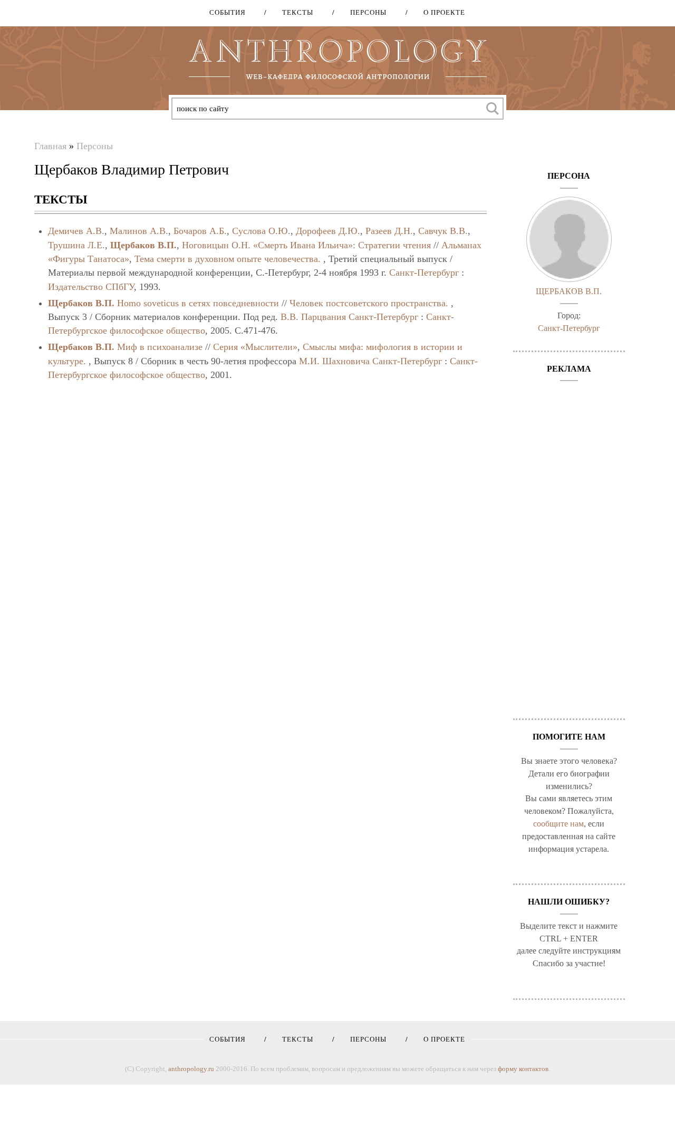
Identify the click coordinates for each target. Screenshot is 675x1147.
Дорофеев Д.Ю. (328, 231)
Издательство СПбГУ (91, 286)
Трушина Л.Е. (76, 245)
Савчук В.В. (443, 231)
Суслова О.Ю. (261, 231)
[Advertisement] (569, 544)
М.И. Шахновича (334, 361)
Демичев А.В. (76, 231)
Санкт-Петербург (424, 272)
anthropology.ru (191, 1069)
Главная (50, 146)
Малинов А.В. (139, 231)
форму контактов (523, 1069)
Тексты (294, 12)
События (227, 12)
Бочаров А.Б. (200, 231)
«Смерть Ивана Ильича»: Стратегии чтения (342, 245)
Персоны (364, 12)
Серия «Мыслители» (255, 347)
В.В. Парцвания (313, 317)
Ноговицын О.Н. (216, 245)
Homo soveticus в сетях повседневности (198, 303)
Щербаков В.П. (143, 245)
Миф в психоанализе (159, 347)
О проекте (440, 12)
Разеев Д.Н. (389, 231)
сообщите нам (558, 823)
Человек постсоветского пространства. (369, 303)
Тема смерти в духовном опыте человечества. (227, 259)
